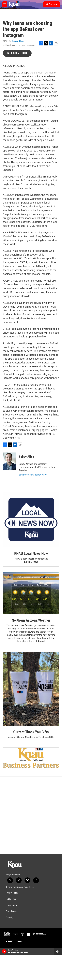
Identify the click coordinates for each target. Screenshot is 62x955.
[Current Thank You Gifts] (31, 689)
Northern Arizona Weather (31, 620)
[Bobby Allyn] (9, 461)
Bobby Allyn (18, 41)
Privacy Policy (12, 893)
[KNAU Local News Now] (31, 519)
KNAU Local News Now (31, 553)
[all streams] (58, 951)
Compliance (11, 911)
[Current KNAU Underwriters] (31, 757)
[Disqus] (31, 815)
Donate (53, 4)
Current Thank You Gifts (31, 732)
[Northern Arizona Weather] (31, 593)
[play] (4, 951)
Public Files (11, 899)
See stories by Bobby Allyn (33, 474)
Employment (11, 905)
